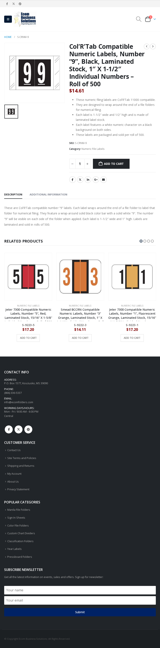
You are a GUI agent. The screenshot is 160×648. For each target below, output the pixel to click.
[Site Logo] (25, 19)
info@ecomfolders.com (18, 402)
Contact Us (14, 450)
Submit (80, 612)
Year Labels (14, 549)
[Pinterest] (20, 3)
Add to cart (114, 164)
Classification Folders (20, 541)
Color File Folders (18, 525)
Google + (95, 179)
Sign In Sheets (16, 517)
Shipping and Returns (20, 466)
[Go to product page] (28, 276)
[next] (153, 46)
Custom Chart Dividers (21, 533)
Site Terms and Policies (21, 458)
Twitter (80, 179)
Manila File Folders (18, 510)
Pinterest (28, 429)
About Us (13, 481)
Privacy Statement (18, 489)
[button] (8, 19)
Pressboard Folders (19, 557)
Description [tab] (13, 194)
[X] (13, 3)
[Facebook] (7, 3)
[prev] (147, 46)
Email (103, 179)
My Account (14, 473)
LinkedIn (88, 179)
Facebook (72, 179)
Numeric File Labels (93, 149)
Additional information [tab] (48, 194)
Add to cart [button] (28, 338)
